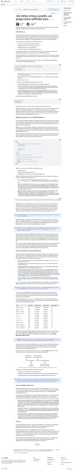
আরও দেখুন (33, 1)
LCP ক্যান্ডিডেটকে (30, 408)
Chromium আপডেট (50, 460)
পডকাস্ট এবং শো (49, 464)
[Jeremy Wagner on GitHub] (31, 25)
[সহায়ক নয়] (58, 13)
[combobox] (52, 1)
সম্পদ (15, 1)
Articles (3, 4)
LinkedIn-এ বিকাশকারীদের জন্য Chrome (67, 462)
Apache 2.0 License (53, 449)
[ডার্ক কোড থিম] (59, 64)
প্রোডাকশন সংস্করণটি (45, 229)
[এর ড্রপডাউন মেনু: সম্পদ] (17, 1)
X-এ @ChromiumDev (64, 459)
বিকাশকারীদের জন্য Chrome (51, 459)
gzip (16, 282)
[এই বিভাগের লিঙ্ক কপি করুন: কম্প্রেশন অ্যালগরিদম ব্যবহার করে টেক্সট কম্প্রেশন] (42, 251)
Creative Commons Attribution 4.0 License (33, 449)
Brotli (20, 282)
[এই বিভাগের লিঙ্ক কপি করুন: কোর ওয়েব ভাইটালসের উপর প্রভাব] (34, 385)
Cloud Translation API (29, 9)
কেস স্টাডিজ (49, 462)
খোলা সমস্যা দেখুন (36, 460)
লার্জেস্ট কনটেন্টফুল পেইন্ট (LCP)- (47, 401)
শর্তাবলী (2, 468)
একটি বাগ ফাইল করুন (36, 459)
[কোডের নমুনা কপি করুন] (60, 64)
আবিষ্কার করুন (22, 1)
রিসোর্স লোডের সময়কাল (25, 409)
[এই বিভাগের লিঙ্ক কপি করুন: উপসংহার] (21, 421)
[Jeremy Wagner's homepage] (33, 25)
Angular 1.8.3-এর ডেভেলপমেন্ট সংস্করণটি (29, 229)
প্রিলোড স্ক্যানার (48, 405)
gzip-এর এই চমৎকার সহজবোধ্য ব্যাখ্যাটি (46, 287)
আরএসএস (62, 464)
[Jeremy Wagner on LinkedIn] (32, 25)
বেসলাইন (27, 1)
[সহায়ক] (57, 13)
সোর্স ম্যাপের (29, 208)
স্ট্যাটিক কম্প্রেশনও (30, 274)
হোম (16, 13)
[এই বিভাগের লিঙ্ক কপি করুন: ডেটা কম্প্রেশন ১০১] (26, 32)
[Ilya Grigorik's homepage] (22, 25)
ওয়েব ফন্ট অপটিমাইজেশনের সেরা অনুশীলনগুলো (31, 416)
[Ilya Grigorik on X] (20, 25)
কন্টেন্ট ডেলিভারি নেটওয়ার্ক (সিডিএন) (24, 277)
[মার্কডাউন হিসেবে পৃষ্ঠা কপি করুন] (52, 19)
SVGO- (44, 214)
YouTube (62, 460)
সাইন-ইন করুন (71, 1)
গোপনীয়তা (6, 468)
